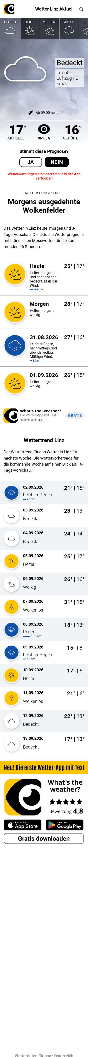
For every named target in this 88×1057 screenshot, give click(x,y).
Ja (30, 162)
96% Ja (44, 138)
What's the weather (9, 9)
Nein (57, 162)
